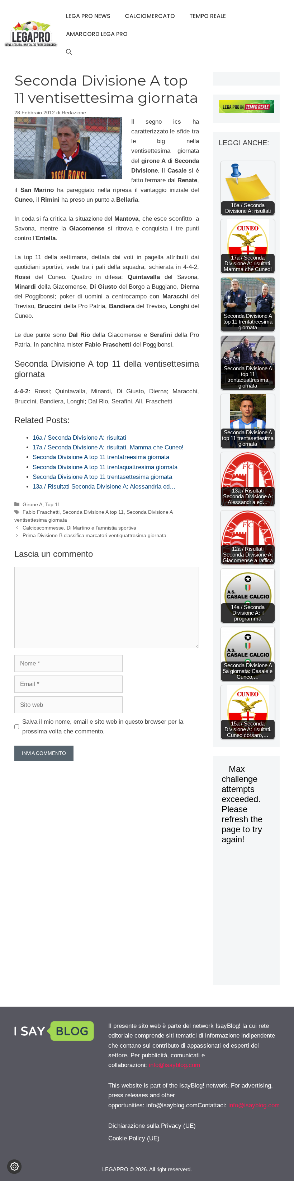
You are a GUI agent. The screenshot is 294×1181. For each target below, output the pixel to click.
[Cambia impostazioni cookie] (14, 1166)
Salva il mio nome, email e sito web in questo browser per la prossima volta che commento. (102, 726)
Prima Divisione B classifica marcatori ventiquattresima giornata (94, 535)
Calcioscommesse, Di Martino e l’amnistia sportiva (79, 528)
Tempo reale (207, 16)
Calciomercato (150, 16)
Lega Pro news (88, 16)
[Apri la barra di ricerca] (69, 52)
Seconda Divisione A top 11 (93, 512)
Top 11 (52, 504)
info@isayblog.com (174, 1065)
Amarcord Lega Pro (97, 34)
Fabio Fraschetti (41, 512)
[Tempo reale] (246, 108)
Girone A (32, 504)
